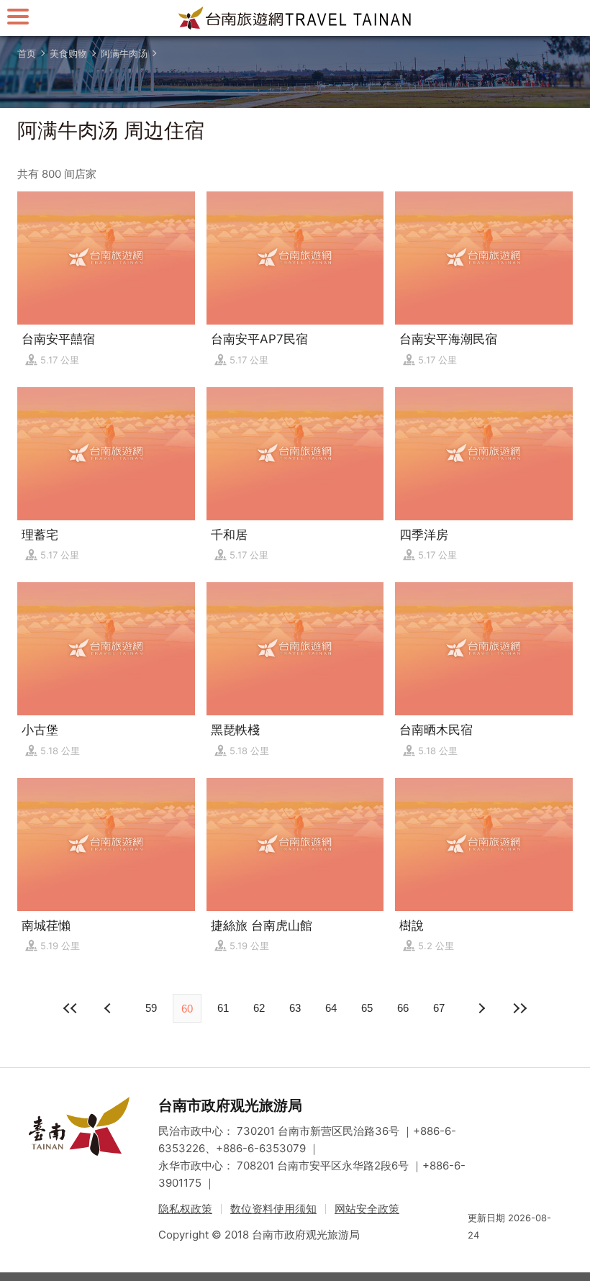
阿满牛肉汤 (124, 53)
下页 (109, 1008)
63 (295, 1008)
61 (223, 1008)
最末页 (519, 1008)
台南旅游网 (295, 18)
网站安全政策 (367, 1209)
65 (367, 1008)
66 (403, 1008)
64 (331, 1008)
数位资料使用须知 (273, 1209)
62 (259, 1008)
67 (439, 1008)
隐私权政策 (185, 1209)
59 (151, 1008)
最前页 (70, 1008)
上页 (480, 1008)
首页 (26, 53)
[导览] (18, 16)
